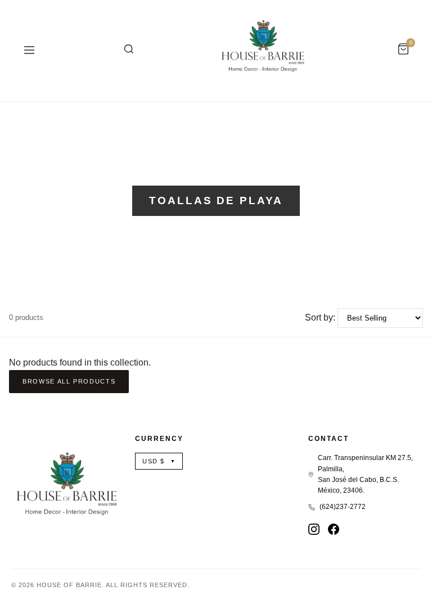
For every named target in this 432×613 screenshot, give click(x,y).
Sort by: (320, 317)
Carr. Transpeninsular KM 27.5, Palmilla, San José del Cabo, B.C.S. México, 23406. (365, 474)
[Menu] (29, 51)
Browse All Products (68, 381)
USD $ (159, 461)
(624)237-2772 (343, 507)
